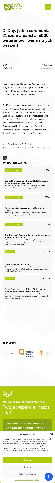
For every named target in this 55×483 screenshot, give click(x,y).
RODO (36, 480)
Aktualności (47, 65)
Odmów (27, 467)
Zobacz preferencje (27, 474)
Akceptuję (27, 460)
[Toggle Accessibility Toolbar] (48, 476)
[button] (51, 434)
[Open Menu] (48, 7)
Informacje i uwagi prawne (24, 480)
